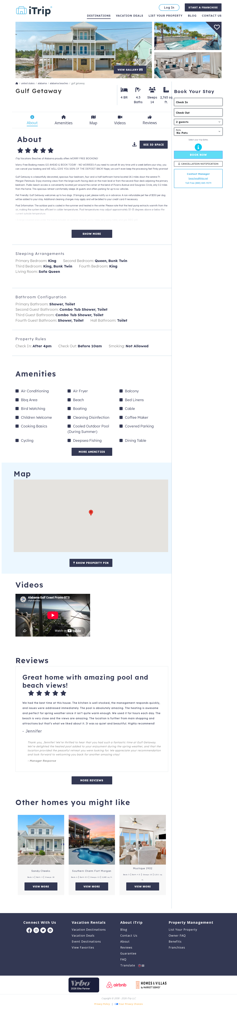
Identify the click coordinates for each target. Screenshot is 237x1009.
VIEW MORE (41, 886)
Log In (169, 7)
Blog (192, 15)
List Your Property (165, 15)
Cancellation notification (199, 163)
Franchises (177, 947)
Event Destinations (86, 941)
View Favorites (83, 947)
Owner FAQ (177, 935)
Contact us (212, 15)
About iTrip (131, 922)
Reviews (126, 947)
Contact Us (128, 935)
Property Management (191, 922)
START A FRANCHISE (203, 7)
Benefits (175, 941)
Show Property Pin (92, 562)
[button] (91, 513)
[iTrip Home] (16, 83)
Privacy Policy (102, 1003)
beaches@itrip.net (198, 178)
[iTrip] (34, 10)
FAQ (123, 959)
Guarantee (128, 953)
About (125, 941)
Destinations (99, 15)
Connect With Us (39, 922)
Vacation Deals (129, 15)
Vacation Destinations (89, 929)
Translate (129, 965)
